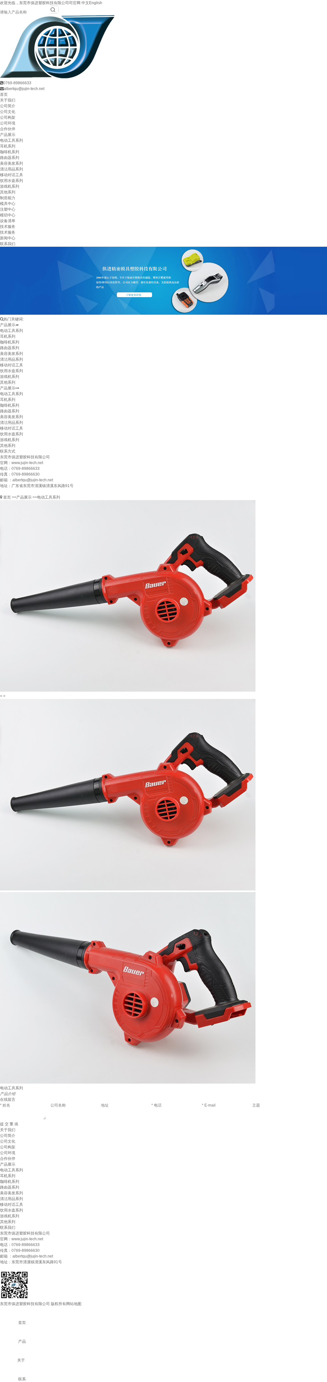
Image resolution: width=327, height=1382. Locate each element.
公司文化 (7, 111)
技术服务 (7, 226)
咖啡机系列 (9, 152)
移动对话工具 (11, 175)
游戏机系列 (9, 186)
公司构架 (7, 117)
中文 (85, 3)
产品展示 (7, 134)
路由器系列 (9, 157)
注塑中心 (7, 209)
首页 (4, 94)
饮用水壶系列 (11, 180)
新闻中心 (7, 238)
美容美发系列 (11, 163)
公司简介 (7, 106)
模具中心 (7, 203)
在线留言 (7, 1099)
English (95, 3)
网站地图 (73, 1304)
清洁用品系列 (11, 169)
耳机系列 (7, 146)
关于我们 (7, 100)
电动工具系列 (11, 140)
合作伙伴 (7, 129)
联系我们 (7, 244)
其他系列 (7, 192)
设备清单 (7, 221)
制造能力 (7, 198)
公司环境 (7, 123)
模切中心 (7, 215)
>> (14, 497)
